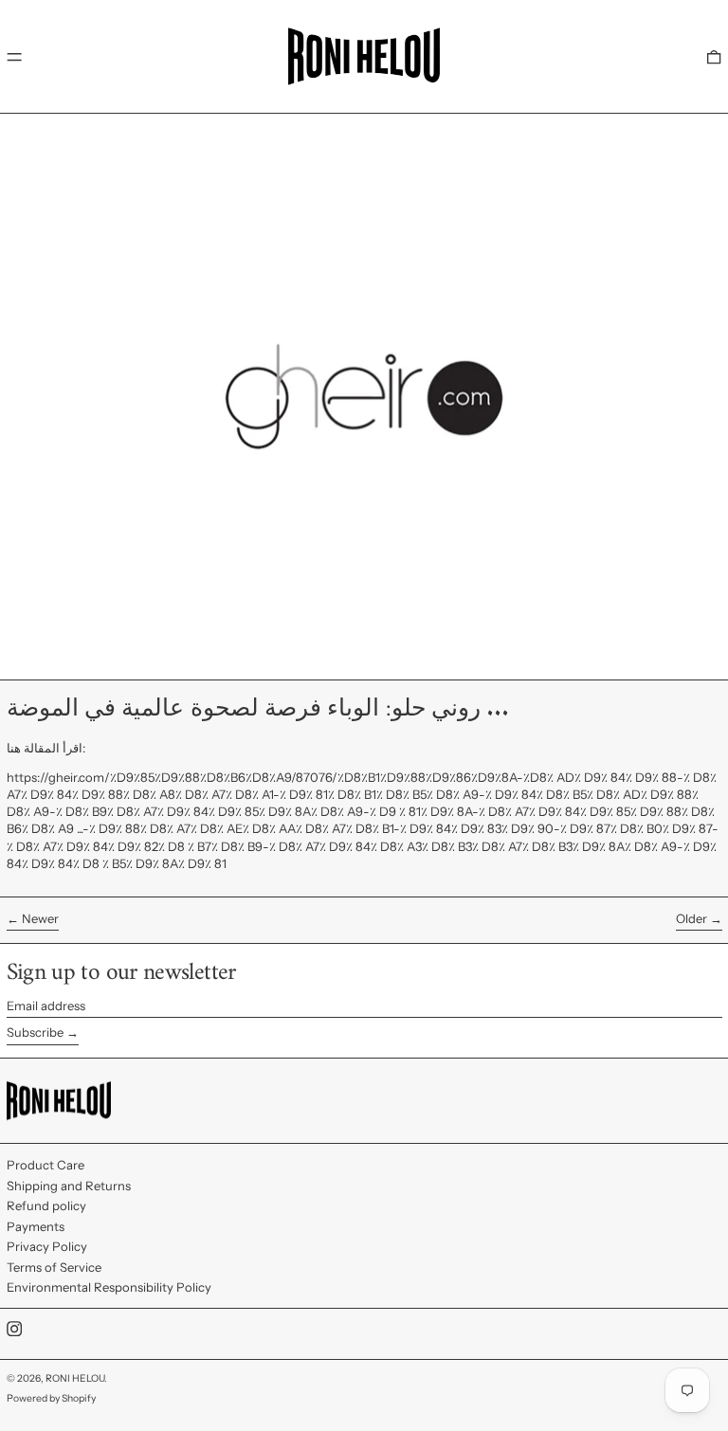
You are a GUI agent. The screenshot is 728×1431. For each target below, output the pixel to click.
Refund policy (46, 1205)
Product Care (45, 1164)
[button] (713, 56)
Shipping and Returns (69, 1185)
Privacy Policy (47, 1246)
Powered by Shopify (51, 1398)
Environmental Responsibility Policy (109, 1287)
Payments (35, 1226)
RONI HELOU (75, 1378)
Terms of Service (54, 1267)
